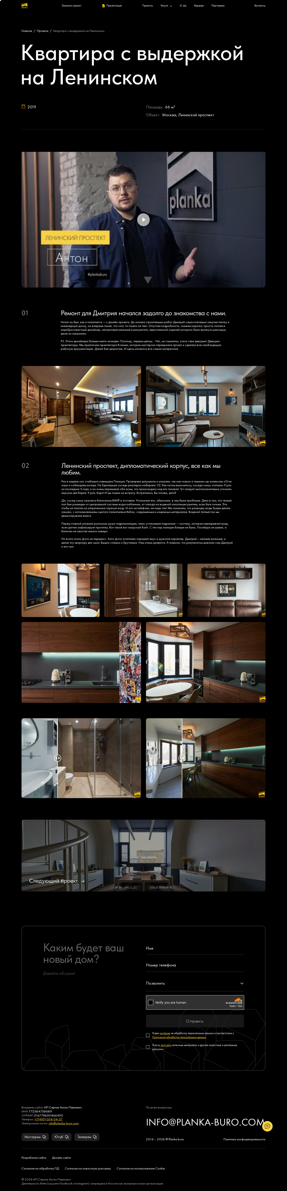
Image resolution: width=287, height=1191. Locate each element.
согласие (165, 1033)
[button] (195, 983)
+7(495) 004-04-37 (49, 1119)
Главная (27, 31)
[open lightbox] (81, 406)
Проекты (42, 31)
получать (165, 1045)
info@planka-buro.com (64, 1123)
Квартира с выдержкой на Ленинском (78, 31)
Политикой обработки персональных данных (179, 1037)
